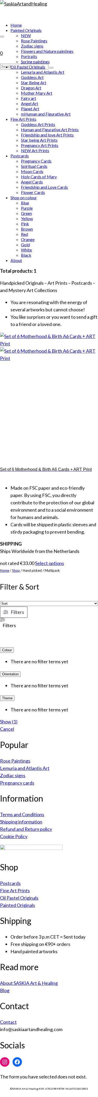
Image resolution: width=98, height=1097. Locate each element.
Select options (49, 563)
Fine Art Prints (15, 890)
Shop (16, 570)
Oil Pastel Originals (19, 898)
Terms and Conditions (22, 814)
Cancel (7, 729)
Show (9, 721)
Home (4, 570)
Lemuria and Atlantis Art (24, 768)
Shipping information (21, 822)
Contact (8, 1022)
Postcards (10, 883)
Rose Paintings (15, 761)
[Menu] (2, 36)
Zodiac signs (12, 775)
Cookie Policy (13, 836)
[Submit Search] (51, 67)
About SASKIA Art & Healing (29, 983)
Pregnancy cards (17, 783)
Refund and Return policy (26, 829)
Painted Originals (17, 905)
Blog (4, 990)
